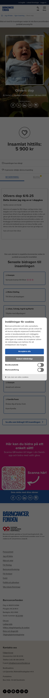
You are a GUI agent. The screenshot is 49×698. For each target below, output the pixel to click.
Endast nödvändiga (24, 359)
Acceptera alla (24, 351)
